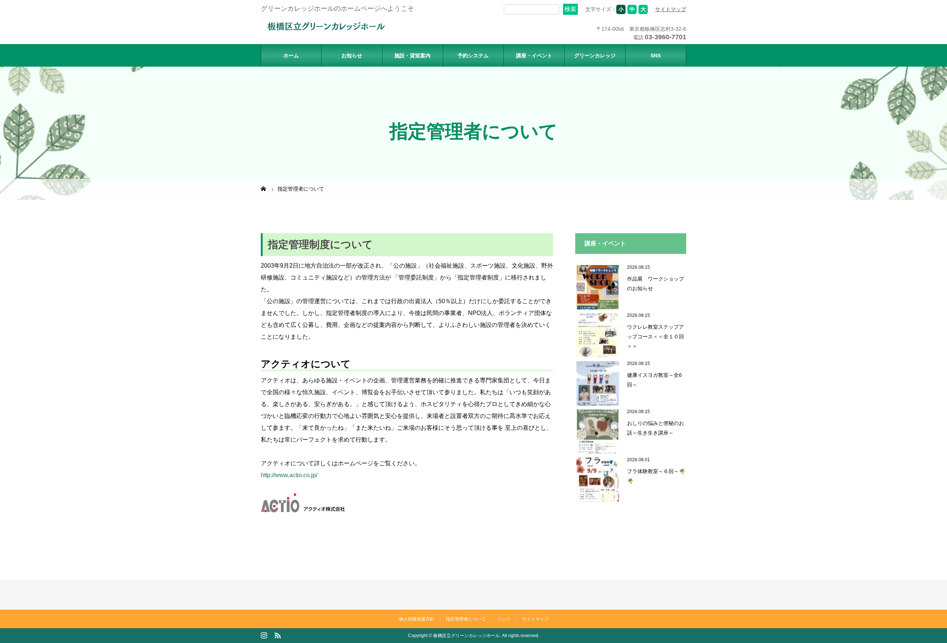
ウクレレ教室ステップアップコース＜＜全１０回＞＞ (655, 336)
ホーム (291, 55)
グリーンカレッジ (595, 55)
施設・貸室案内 (412, 55)
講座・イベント (534, 55)
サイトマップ (670, 9)
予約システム (473, 55)
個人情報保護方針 (416, 619)
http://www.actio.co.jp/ (289, 475)
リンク (503, 619)
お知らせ (351, 55)
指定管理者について (466, 619)
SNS (655, 55)
